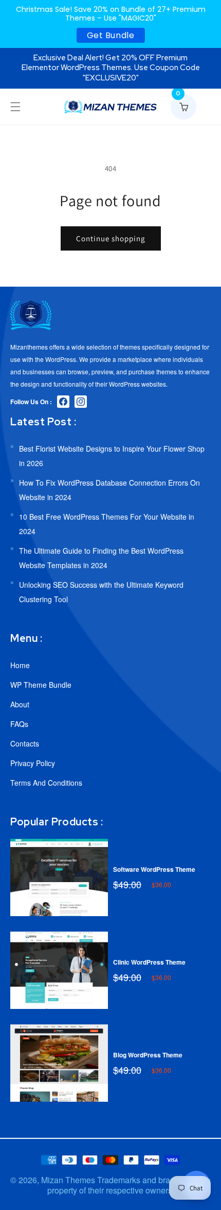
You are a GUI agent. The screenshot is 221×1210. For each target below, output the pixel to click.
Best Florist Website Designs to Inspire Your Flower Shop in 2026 (112, 455)
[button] (15, 106)
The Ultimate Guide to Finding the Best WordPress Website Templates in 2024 (101, 557)
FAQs (19, 724)
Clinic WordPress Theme (149, 962)
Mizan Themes (68, 1180)
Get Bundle (111, 35)
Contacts (24, 743)
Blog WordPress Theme (147, 1054)
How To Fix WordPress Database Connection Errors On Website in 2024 (109, 489)
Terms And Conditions (46, 782)
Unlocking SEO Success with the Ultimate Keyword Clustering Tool (101, 591)
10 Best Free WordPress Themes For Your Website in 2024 (106, 523)
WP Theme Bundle (40, 684)
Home (20, 665)
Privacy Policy (32, 763)
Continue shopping (110, 238)
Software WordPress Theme (154, 869)
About (19, 704)
